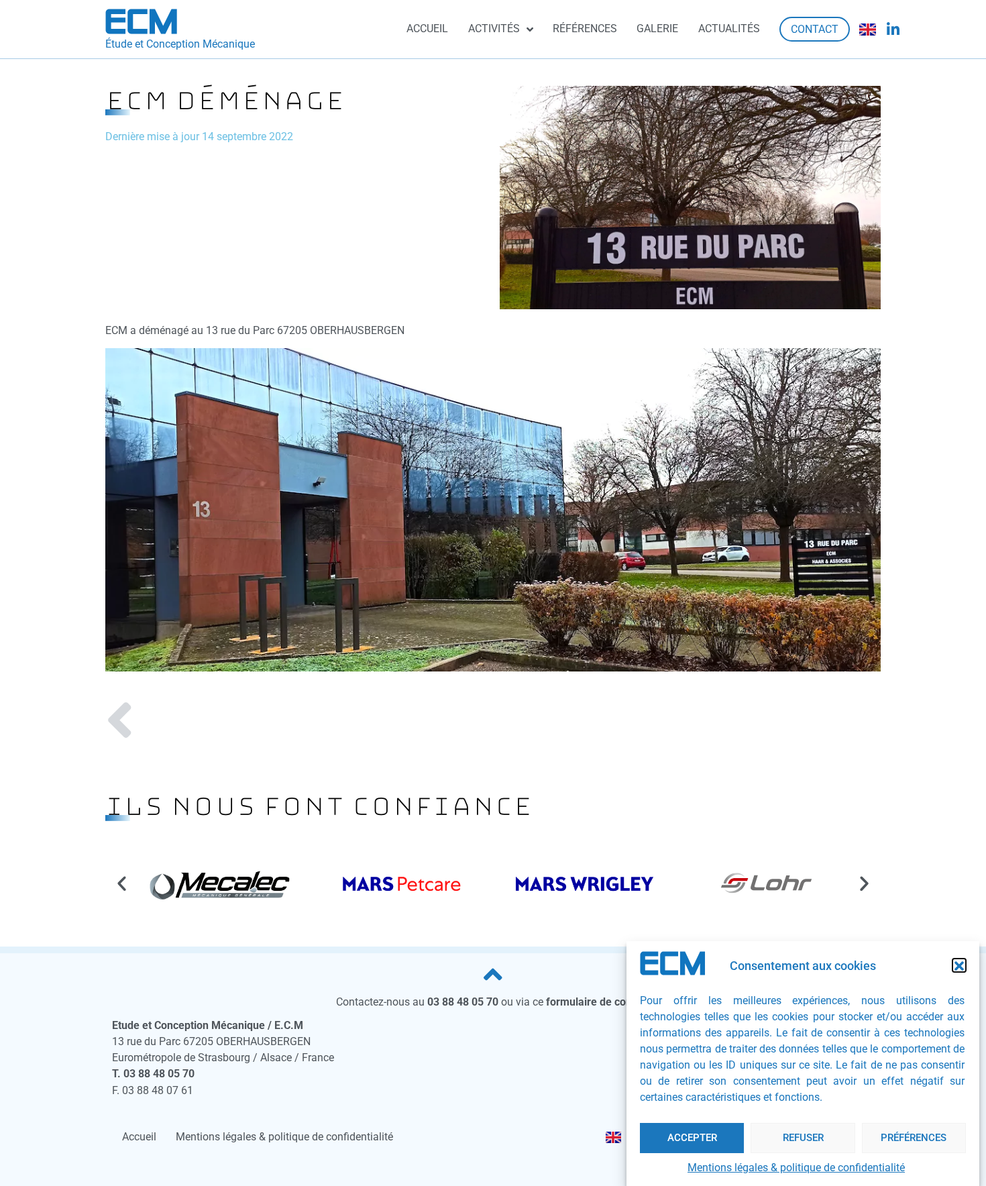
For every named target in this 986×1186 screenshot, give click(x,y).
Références (585, 28)
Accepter (692, 1138)
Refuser (803, 1138)
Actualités (729, 28)
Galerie (657, 28)
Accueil (427, 28)
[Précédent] (299, 722)
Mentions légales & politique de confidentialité (796, 1167)
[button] (959, 966)
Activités (494, 28)
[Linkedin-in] (893, 29)
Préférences (913, 1138)
